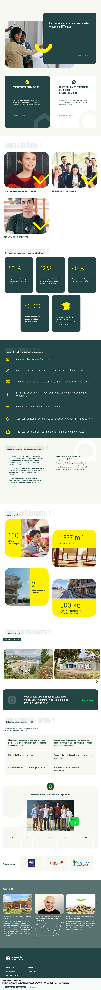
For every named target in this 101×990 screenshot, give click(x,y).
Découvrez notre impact (80, 56)
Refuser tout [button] (21, 987)
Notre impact (10, 968)
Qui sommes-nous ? (12, 975)
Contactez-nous (19, 115)
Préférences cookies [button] (31, 987)
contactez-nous (86, 700)
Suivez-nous (32, 971)
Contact (30, 968)
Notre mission (10, 971)
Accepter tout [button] (10, 987)
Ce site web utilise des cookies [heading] (11, 980)
